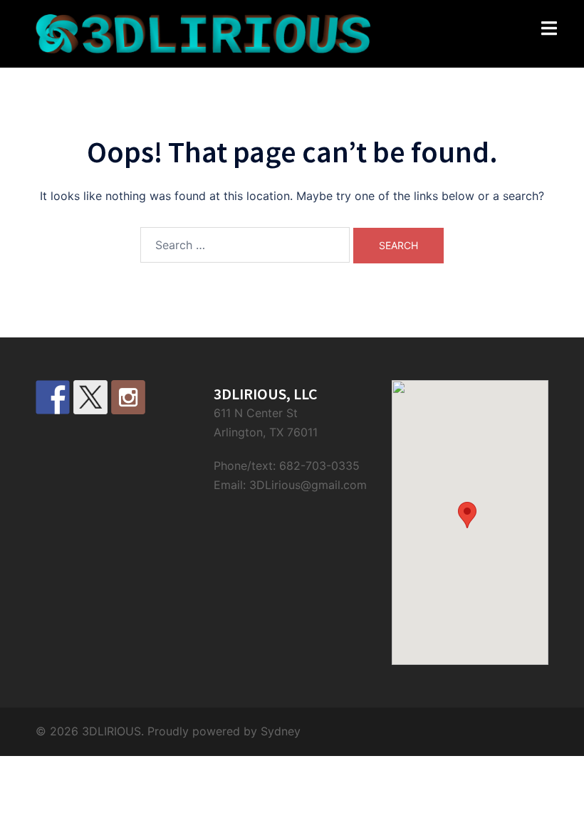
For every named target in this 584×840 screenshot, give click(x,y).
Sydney (281, 731)
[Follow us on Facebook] (53, 397)
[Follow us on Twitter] (90, 397)
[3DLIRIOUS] (203, 33)
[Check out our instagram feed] (128, 397)
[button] (467, 515)
